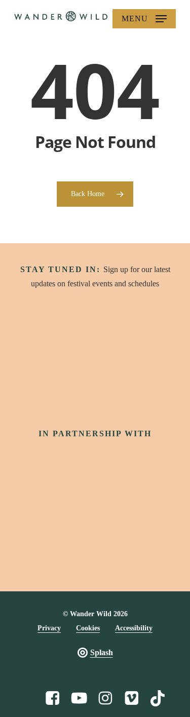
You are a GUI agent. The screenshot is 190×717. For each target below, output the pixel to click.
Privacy (49, 628)
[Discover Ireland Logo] (50, 458)
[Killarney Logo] (23, 548)
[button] (144, 19)
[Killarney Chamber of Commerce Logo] (131, 548)
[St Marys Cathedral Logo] (59, 548)
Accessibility (134, 628)
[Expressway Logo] (95, 548)
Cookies (88, 628)
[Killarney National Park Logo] (117, 509)
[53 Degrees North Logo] (72, 509)
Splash (101, 652)
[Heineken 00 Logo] (28, 509)
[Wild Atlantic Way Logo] (140, 458)
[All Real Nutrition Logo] (166, 548)
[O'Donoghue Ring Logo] (162, 509)
